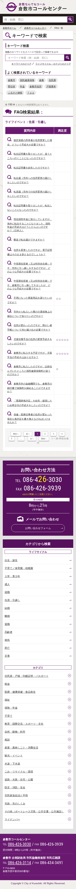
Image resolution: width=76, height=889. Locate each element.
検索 (70, 19)
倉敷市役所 (36, 86)
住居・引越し (12, 600)
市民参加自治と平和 (16, 795)
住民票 (52, 80)
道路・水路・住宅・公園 (19, 779)
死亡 (7, 648)
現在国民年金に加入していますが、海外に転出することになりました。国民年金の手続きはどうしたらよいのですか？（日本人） (29, 224)
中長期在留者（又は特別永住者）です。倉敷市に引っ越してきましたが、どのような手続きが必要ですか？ (29, 284)
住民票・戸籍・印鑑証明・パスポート (27, 676)
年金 (22, 86)
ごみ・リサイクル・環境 (19, 771)
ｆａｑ (30, 92)
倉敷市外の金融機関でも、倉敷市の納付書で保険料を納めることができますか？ (29, 387)
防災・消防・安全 (15, 787)
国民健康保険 (27, 80)
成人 (7, 584)
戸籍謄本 (51, 86)
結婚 (7, 608)
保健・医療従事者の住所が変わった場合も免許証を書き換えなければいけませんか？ (29, 418)
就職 (7, 592)
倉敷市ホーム (9, 28)
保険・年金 (11, 707)
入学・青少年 (12, 576)
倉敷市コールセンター (35, 28)
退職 (7, 624)
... (21, 438)
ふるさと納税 (15, 92)
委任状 (11, 86)
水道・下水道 (12, 763)
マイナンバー (12, 819)
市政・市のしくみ (15, 803)
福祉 (7, 699)
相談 (7, 739)
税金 (7, 684)
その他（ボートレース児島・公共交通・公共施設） (34, 811)
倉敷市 (11, 80)
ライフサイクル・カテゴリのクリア (53, 63)
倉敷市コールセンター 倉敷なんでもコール (38, 6)
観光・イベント (14, 755)
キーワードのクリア (21, 63)
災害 (7, 656)
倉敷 (41, 80)
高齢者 (8, 632)
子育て (8, 716)
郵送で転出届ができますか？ (26, 239)
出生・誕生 (11, 560)
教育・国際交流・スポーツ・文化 (24, 723)
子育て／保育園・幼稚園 (19, 568)
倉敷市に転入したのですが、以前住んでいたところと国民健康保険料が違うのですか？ (29, 370)
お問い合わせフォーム (38, 528)
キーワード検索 (18, 45)
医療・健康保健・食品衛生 (20, 692)
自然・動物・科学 (15, 731)
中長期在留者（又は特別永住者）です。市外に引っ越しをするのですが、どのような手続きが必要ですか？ (29, 267)
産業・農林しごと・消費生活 (21, 747)
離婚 (7, 616)
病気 (7, 640)
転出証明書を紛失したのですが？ (28, 167)
